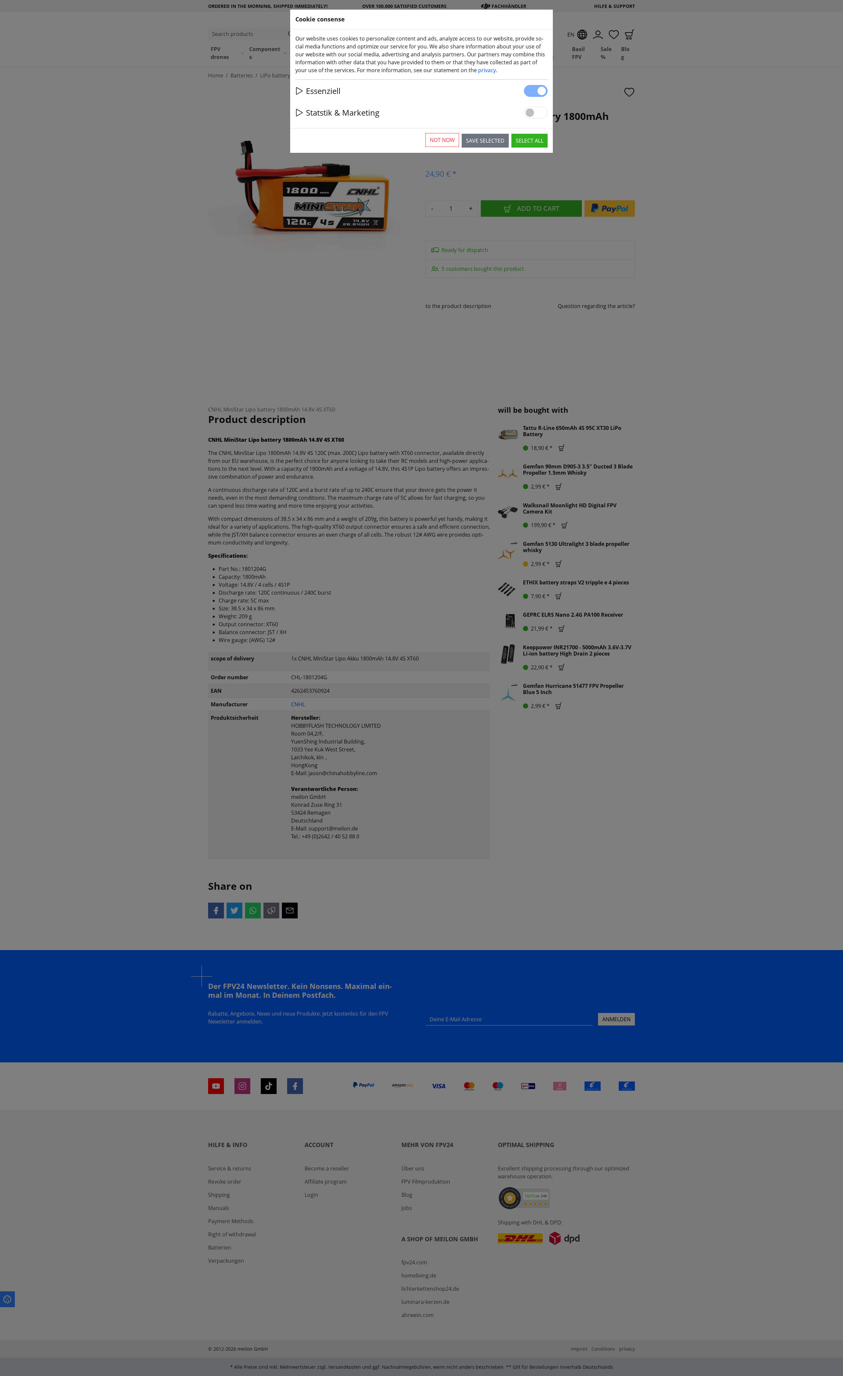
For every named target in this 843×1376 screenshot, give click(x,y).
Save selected (485, 140)
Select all (529, 140)
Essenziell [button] (323, 90)
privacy (487, 70)
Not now (442, 140)
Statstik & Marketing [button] (342, 112)
